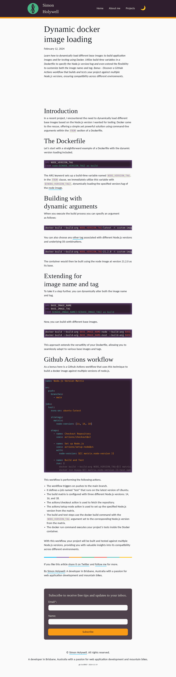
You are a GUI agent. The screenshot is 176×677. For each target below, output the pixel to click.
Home (100, 8)
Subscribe (88, 632)
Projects (130, 8)
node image (55, 188)
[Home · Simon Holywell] (33, 8)
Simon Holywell (78, 652)
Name (51, 616)
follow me (101, 564)
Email (52, 602)
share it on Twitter (78, 564)
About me (114, 8)
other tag (78, 237)
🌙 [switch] (143, 8)
